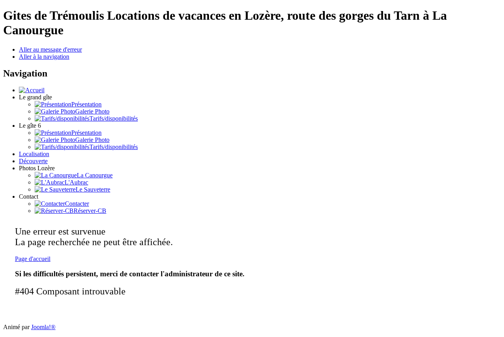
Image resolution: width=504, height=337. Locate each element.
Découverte (33, 161)
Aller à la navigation (44, 56)
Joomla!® (43, 327)
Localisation (34, 154)
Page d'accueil (32, 258)
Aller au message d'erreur (50, 49)
